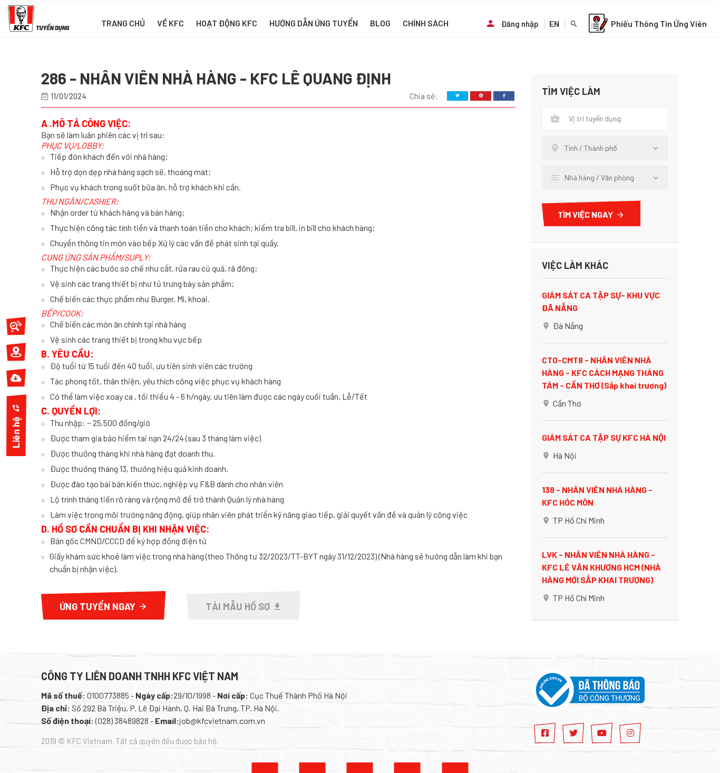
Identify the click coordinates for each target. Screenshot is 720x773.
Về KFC (170, 23)
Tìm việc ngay (585, 214)
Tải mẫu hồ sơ (238, 606)
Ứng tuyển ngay (97, 606)
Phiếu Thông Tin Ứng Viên (659, 23)
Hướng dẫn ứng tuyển (313, 23)
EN (554, 23)
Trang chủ (123, 23)
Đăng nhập (520, 23)
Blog (380, 23)
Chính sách (426, 23)
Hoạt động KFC (226, 23)
